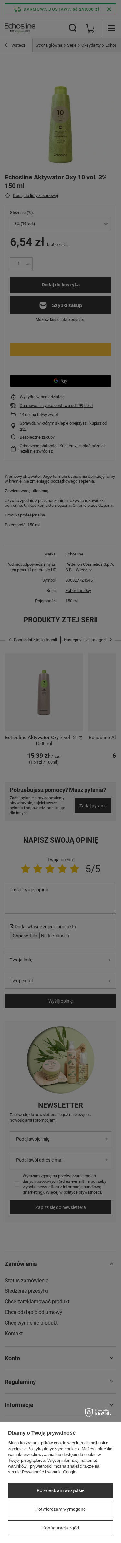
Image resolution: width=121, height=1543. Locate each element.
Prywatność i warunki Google (49, 1472)
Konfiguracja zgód (60, 1527)
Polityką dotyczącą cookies (53, 1448)
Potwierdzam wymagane (60, 1509)
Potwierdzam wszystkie (60, 1490)
